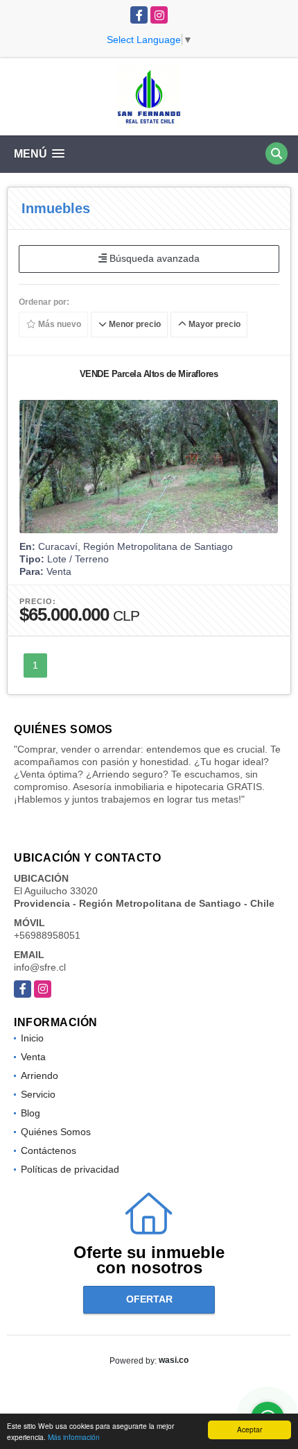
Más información (74, 1437)
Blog (30, 1113)
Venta (33, 1056)
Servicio (38, 1094)
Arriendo (39, 1075)
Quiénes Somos (56, 1131)
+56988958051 (47, 935)
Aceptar (249, 1429)
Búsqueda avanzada (153, 258)
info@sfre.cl (40, 967)
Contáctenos (48, 1150)
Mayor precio (213, 324)
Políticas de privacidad (70, 1169)
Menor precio (134, 324)
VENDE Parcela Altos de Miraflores (149, 374)
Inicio (32, 1038)
